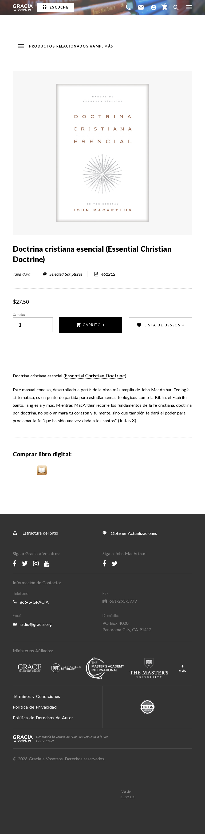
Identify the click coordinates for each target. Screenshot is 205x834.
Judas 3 (127, 420)
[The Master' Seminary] (66, 668)
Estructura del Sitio (40, 532)
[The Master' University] (149, 668)
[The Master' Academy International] (105, 668)
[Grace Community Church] (29, 668)
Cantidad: (19, 315)
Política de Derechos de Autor (43, 717)
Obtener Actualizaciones (133, 533)
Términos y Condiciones (36, 696)
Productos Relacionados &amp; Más (71, 46)
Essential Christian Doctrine (95, 375)
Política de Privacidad (35, 706)
